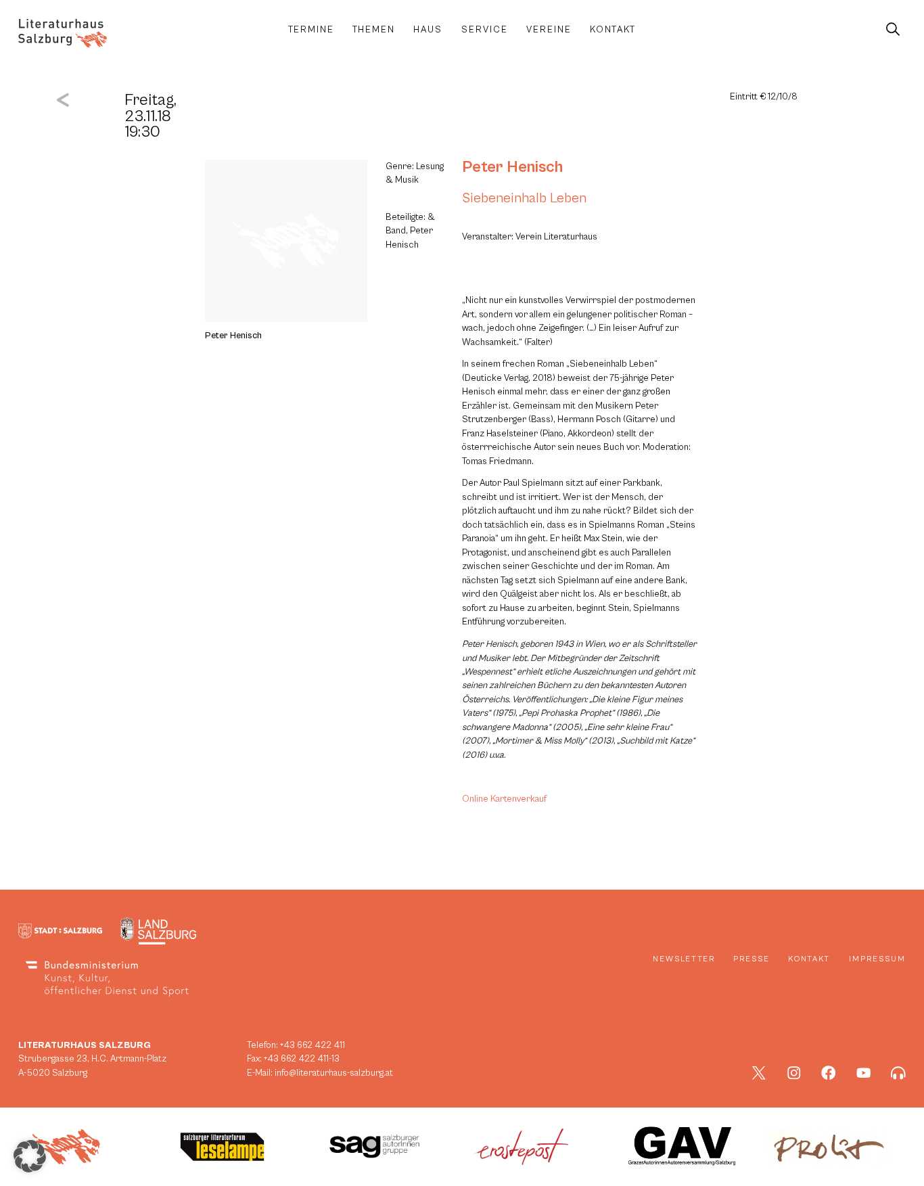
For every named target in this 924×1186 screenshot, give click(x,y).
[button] (30, 1156)
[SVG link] (62, 33)
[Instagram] (794, 1073)
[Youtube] (863, 1073)
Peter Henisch (512, 167)
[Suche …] (892, 29)
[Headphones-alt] (898, 1073)
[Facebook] (828, 1073)
